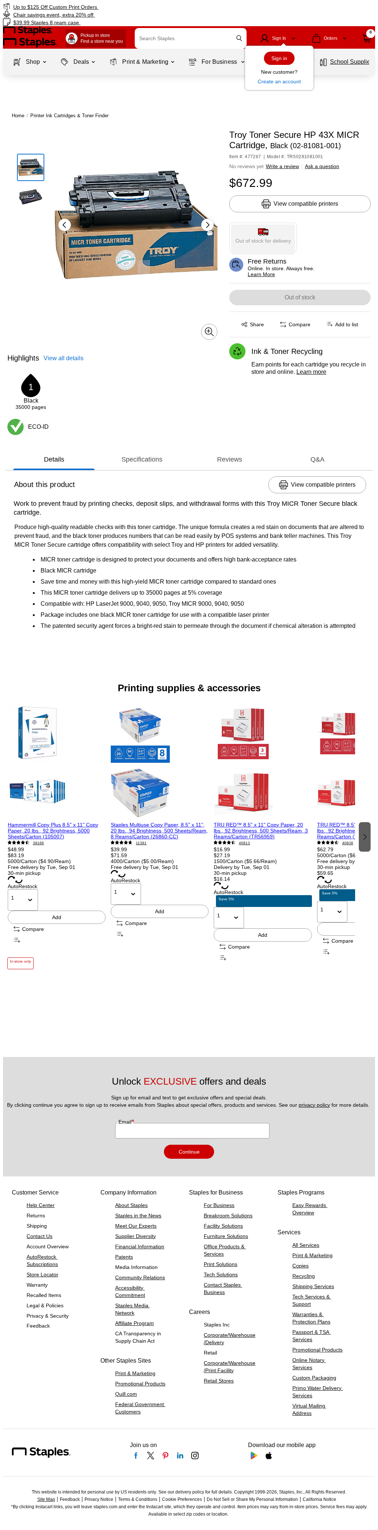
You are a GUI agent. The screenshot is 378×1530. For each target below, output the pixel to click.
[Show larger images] (209, 332)
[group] (56, 836)
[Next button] (207, 225)
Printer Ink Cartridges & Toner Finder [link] (69, 115)
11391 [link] (141, 843)
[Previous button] (64, 225)
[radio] (263, 237)
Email (125, 1122)
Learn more (311, 372)
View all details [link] (63, 358)
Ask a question (322, 166)
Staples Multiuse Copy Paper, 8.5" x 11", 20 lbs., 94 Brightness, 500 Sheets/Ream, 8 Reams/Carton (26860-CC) (159, 830)
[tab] (53, 459)
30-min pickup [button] (24, 873)
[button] (239, 38)
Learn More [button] (261, 274)
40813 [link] (244, 843)
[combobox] (191, 38)
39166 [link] (38, 843)
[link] (96, 7)
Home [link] (18, 115)
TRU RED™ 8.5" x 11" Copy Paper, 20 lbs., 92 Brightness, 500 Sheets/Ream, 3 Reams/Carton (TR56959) (261, 830)
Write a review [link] (282, 166)
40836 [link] (347, 843)
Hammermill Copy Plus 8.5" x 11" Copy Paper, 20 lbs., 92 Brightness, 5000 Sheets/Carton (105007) (53, 830)
